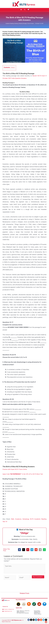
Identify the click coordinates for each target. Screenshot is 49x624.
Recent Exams (30, 23)
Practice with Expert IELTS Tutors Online (15, 469)
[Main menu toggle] (21, 9)
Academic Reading (10, 23)
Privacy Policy (37, 610)
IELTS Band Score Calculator (23, 612)
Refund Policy (37, 612)
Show (12, 67)
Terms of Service (37, 614)
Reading (16, 23)
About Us (22, 610)
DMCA (18, 611)
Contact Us (26, 610)
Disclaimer (22, 611)
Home (18, 610)
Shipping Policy (37, 611)
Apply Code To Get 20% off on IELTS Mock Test (23, 474)
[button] (25, 9)
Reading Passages (23, 23)
